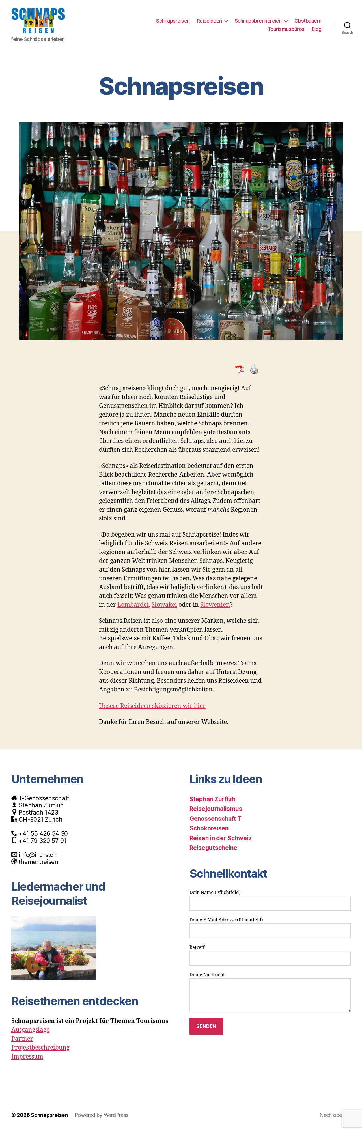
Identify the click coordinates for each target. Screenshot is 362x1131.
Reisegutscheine (213, 847)
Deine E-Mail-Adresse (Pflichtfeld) (226, 920)
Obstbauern (308, 21)
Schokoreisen (209, 828)
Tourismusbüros (286, 29)
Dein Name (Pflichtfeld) (215, 892)
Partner (22, 1039)
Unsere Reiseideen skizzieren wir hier (152, 706)
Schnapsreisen (173, 21)
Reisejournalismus (215, 808)
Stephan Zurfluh (212, 799)
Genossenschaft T (215, 818)
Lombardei (133, 605)
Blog (317, 29)
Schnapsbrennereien (258, 21)
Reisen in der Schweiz (220, 838)
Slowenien (215, 605)
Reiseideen (209, 21)
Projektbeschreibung (40, 1048)
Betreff (196, 947)
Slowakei (164, 605)
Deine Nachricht (207, 975)
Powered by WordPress (102, 1115)
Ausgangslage (30, 1030)
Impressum (27, 1057)
